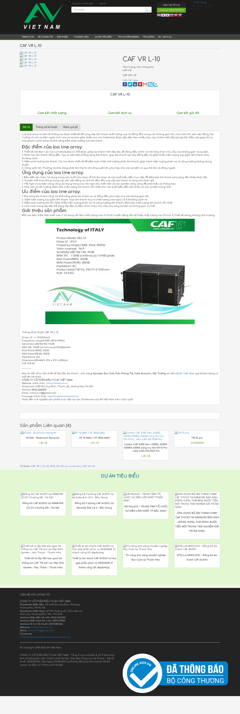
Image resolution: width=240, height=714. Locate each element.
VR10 (52, 466)
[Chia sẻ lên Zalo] (155, 84)
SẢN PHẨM (63, 37)
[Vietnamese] (176, 15)
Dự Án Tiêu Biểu (104, 37)
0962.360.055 (176, 10)
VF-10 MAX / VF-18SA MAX (94, 438)
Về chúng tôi (45, 37)
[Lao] (180, 15)
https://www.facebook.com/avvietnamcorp (45, 637)
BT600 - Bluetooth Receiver (43, 438)
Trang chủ (28, 37)
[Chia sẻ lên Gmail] (145, 84)
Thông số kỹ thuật (46, 127)
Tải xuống (148, 37)
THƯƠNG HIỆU (81, 37)
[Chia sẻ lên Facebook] (125, 84)
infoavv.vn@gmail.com (41, 630)
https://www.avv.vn (42, 627)
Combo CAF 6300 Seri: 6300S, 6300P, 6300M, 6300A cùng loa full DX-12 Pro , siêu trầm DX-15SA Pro (145, 447)
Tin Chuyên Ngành (128, 37)
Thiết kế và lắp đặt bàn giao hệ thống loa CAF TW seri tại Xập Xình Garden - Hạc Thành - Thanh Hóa (43, 563)
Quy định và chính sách (82, 4)
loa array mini (72, 466)
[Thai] (172, 15)
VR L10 (59, 466)
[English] (159, 15)
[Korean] (167, 15)
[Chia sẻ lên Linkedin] (135, 84)
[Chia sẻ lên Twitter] (130, 84)
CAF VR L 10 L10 (39, 466)
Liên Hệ (102, 4)
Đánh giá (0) (70, 127)
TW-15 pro (197, 438)
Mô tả (26, 127)
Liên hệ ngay (130, 80)
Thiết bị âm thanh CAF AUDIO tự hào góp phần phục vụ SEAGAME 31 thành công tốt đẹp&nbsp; (94, 563)
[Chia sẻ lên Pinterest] (140, 84)
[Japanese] (163, 15)
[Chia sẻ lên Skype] (150, 84)
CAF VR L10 (88, 466)
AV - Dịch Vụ (164, 37)
